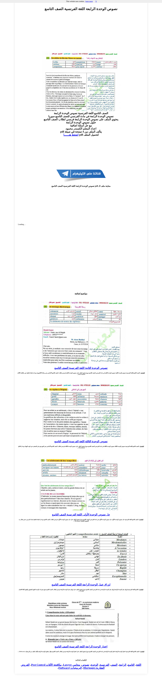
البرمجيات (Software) (70, 667)
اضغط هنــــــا (71, 134)
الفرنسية (104, 664)
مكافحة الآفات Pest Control (46, 664)
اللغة (138, 664)
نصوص (85, 664)
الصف (114, 664)
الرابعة (122, 664)
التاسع (131, 664)
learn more (89, 1)
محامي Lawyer (71, 664)
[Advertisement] (81, 32)
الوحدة (94, 664)
